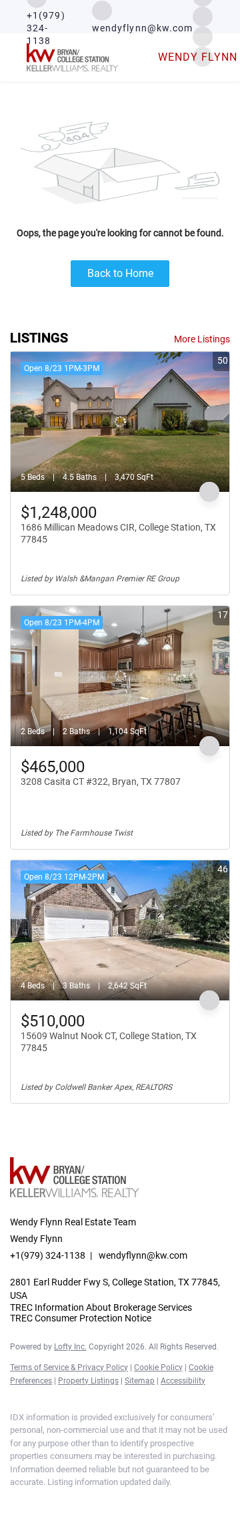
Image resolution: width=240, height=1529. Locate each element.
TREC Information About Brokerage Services (101, 1307)
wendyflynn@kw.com (143, 1255)
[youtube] (96, 1502)
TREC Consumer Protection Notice (80, 1318)
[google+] (123, 1502)
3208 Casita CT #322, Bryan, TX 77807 (101, 781)
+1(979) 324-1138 (47, 1255)
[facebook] (16, 1502)
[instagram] (203, 15)
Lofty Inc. (70, 1346)
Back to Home (120, 273)
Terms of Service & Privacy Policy (69, 1367)
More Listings (202, 339)
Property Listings (88, 1381)
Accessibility (183, 1381)
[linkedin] (43, 1502)
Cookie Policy (158, 1367)
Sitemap (140, 1381)
